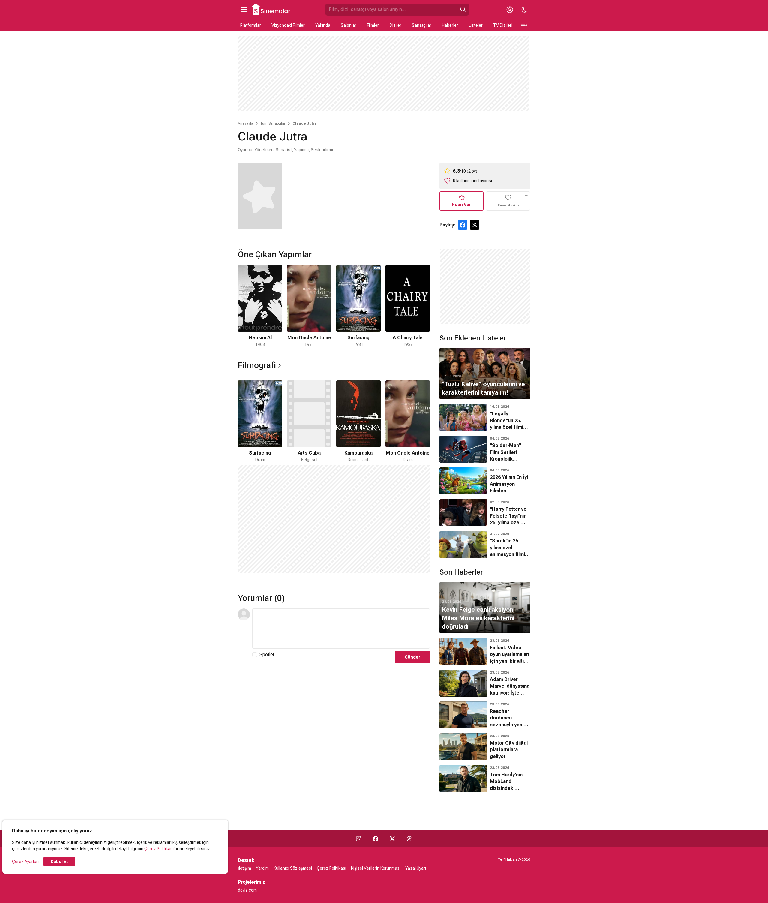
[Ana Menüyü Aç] (244, 10)
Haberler (450, 25)
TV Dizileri (502, 25)
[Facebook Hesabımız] (376, 839)
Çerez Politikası (159, 848)
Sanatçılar (421, 25)
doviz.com (247, 890)
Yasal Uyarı (415, 868)
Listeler (476, 25)
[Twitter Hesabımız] (392, 839)
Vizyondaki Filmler (288, 25)
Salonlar (348, 25)
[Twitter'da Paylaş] (474, 225)
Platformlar (250, 25)
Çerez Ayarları (25, 861)
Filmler (373, 25)
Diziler (395, 25)
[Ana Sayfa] (271, 10)
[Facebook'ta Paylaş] (462, 225)
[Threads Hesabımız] (409, 839)
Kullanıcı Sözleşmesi (293, 868)
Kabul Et (59, 861)
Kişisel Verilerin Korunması (375, 868)
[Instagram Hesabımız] (359, 839)
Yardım (262, 868)
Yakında (322, 25)
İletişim (244, 868)
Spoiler (267, 654)
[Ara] (463, 10)
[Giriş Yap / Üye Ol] (510, 10)
